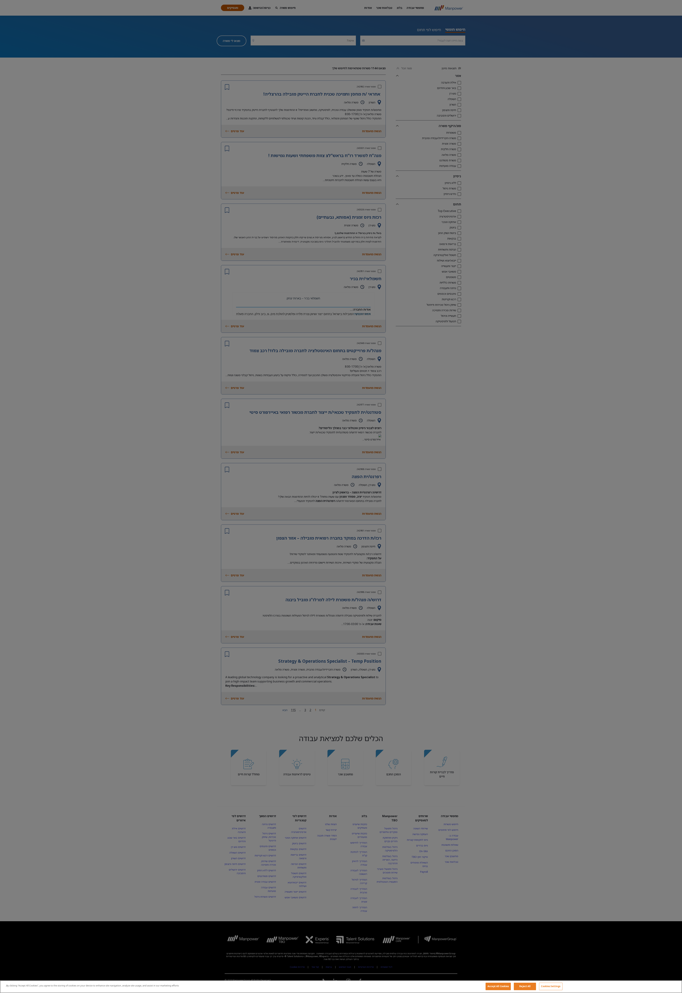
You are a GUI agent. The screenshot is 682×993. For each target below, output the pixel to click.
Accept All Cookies (498, 986)
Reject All (525, 986)
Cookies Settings (550, 986)
